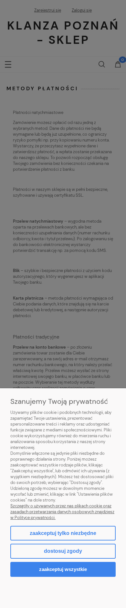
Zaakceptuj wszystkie (63, 569)
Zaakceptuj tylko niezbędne (63, 533)
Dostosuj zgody (63, 551)
